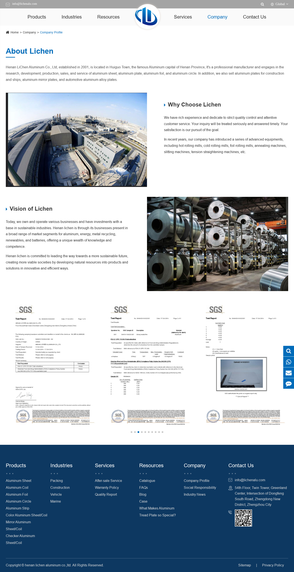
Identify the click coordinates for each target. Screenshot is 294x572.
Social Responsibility (200, 487)
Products (37, 17)
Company (217, 17)
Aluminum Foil (17, 494)
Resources (108, 17)
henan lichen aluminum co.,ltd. (48, 565)
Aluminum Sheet (18, 481)
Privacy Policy (273, 565)
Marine (55, 501)
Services (183, 17)
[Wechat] (288, 362)
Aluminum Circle (18, 501)
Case (143, 501)
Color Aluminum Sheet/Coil (26, 515)
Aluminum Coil (17, 487)
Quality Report (106, 494)
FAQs (143, 487)
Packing (56, 481)
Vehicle (56, 494)
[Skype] (288, 351)
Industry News (195, 494)
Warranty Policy (107, 487)
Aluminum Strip (17, 508)
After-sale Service (108, 481)
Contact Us (254, 17)
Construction (60, 487)
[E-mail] (288, 372)
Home (15, 32)
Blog (142, 494)
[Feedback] (288, 383)
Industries (72, 17)
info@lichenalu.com (24, 3)
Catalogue (147, 481)
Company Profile (51, 32)
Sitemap (244, 565)
